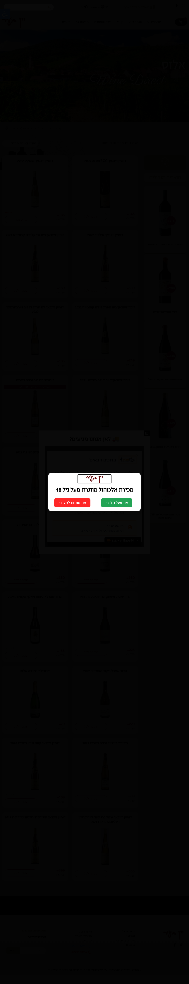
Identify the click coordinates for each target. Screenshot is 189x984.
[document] (94, 492)
